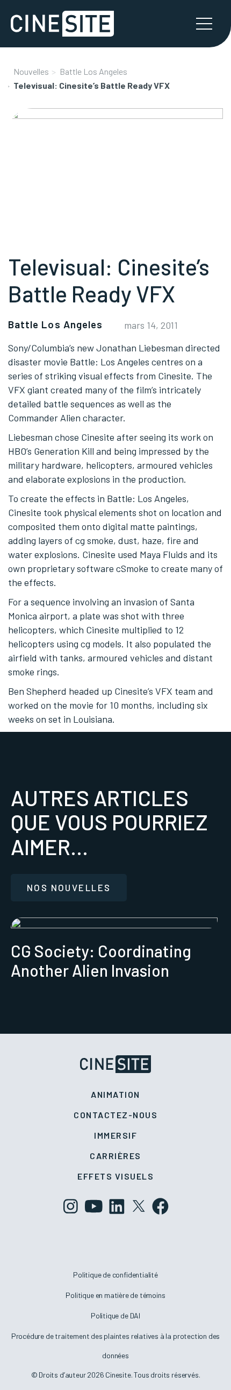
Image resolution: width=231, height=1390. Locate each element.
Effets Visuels (115, 1176)
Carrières (115, 1156)
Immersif (115, 1135)
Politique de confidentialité (115, 1274)
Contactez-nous (115, 1115)
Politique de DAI (115, 1315)
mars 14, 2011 (151, 325)
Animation (115, 1094)
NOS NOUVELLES (69, 887)
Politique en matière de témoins (115, 1295)
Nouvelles (31, 71)
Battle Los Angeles (93, 71)
